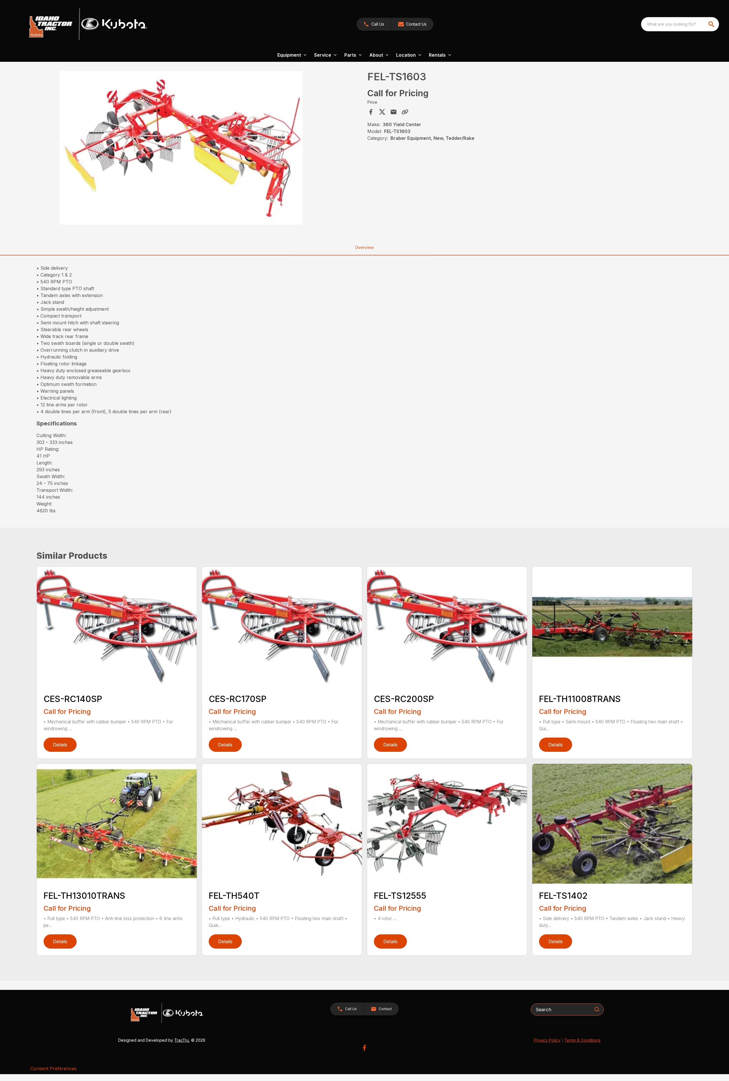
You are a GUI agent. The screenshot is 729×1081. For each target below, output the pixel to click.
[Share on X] (382, 111)
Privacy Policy (547, 1040)
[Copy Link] (405, 111)
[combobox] (680, 24)
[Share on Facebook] (370, 111)
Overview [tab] (364, 247)
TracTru (181, 1040)
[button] (373, 24)
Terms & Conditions (582, 1040)
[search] (712, 24)
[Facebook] (364, 1048)
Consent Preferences (53, 1068)
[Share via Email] (393, 111)
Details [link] (60, 745)
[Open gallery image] (181, 148)
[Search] (597, 1009)
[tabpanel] (200, 148)
